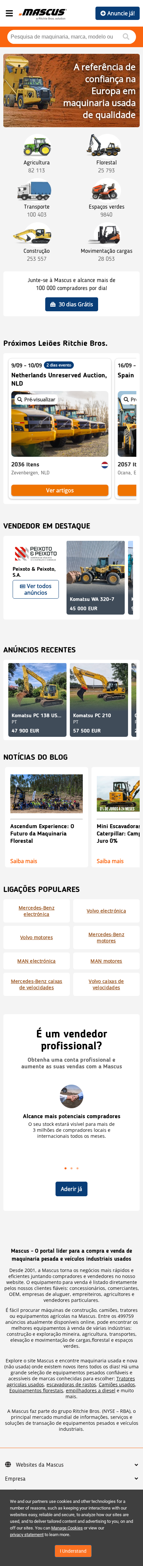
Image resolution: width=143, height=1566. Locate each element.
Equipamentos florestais (36, 1390)
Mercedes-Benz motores (106, 937)
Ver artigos (60, 490)
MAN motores (106, 961)
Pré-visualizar (39, 399)
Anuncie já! (121, 13)
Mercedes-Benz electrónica (37, 911)
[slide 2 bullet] (71, 1168)
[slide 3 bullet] (77, 1168)
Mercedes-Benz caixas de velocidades (37, 984)
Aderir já (71, 1189)
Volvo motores (36, 937)
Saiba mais (23, 860)
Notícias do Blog (35, 758)
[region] (71, 1127)
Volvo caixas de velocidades (106, 984)
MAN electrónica (36, 961)
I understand (73, 1551)
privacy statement (27, 1534)
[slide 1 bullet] (66, 1168)
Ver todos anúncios (38, 589)
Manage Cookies (67, 1527)
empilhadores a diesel (90, 1390)
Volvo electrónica (106, 911)
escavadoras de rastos (71, 1384)
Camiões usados (117, 1384)
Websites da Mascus (40, 1465)
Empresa (15, 1479)
